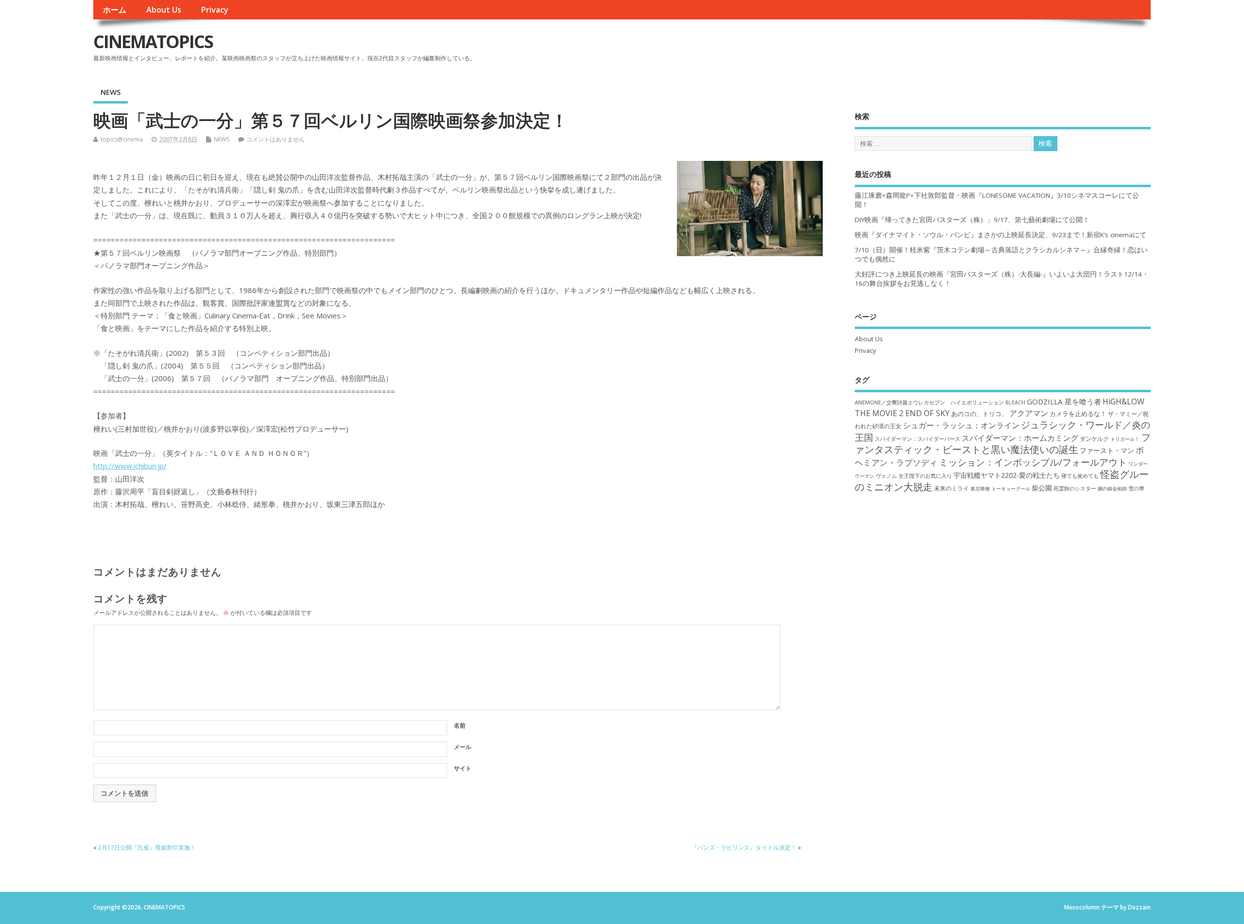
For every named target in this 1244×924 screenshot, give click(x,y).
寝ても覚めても (1080, 475)
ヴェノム (886, 475)
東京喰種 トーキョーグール (1000, 488)
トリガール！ (1125, 439)
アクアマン (1028, 413)
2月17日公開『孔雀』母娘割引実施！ (147, 847)
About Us (163, 9)
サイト (462, 768)
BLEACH (1015, 402)
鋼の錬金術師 (1112, 488)
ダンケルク (1094, 438)
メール (462, 747)
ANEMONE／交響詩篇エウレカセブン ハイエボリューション (929, 402)
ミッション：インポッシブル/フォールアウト (1033, 462)
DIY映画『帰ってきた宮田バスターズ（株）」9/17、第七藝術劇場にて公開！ (972, 219)
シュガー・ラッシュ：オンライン (961, 425)
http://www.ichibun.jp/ (130, 466)
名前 (460, 725)
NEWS (111, 92)
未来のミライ (951, 488)
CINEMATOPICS (153, 41)
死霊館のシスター (1075, 488)
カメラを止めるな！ (1078, 414)
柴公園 (1042, 487)
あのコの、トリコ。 (979, 414)
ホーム (114, 9)
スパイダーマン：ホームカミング (1020, 438)
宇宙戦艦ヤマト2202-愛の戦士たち (1006, 475)
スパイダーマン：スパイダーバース (917, 438)
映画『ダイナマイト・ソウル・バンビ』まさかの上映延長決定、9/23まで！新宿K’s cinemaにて (1000, 234)
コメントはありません (275, 139)
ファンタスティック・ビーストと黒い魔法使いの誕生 (1003, 443)
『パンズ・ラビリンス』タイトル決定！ (743, 847)
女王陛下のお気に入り (925, 475)
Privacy (214, 9)
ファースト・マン (1107, 450)
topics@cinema (122, 139)
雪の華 (1136, 488)
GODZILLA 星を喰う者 (1064, 401)
